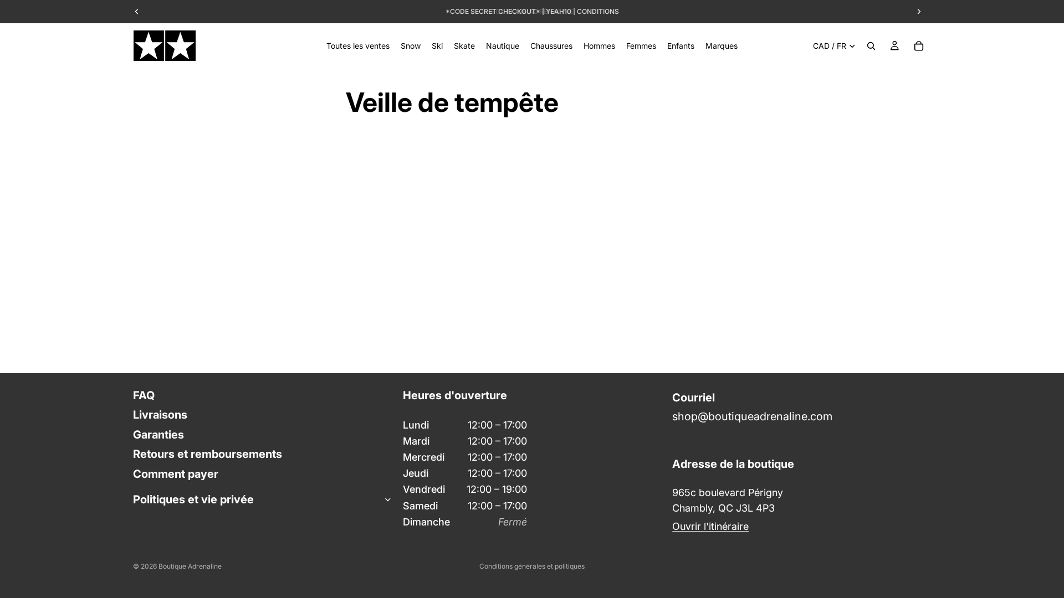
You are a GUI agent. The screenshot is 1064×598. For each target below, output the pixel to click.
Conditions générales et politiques (532, 566)
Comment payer (175, 473)
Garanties (158, 434)
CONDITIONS (598, 11)
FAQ (144, 395)
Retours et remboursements (207, 454)
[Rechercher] (871, 46)
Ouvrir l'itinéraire (710, 526)
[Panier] (919, 46)
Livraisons (160, 414)
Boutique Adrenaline (190, 566)
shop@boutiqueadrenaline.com (752, 416)
